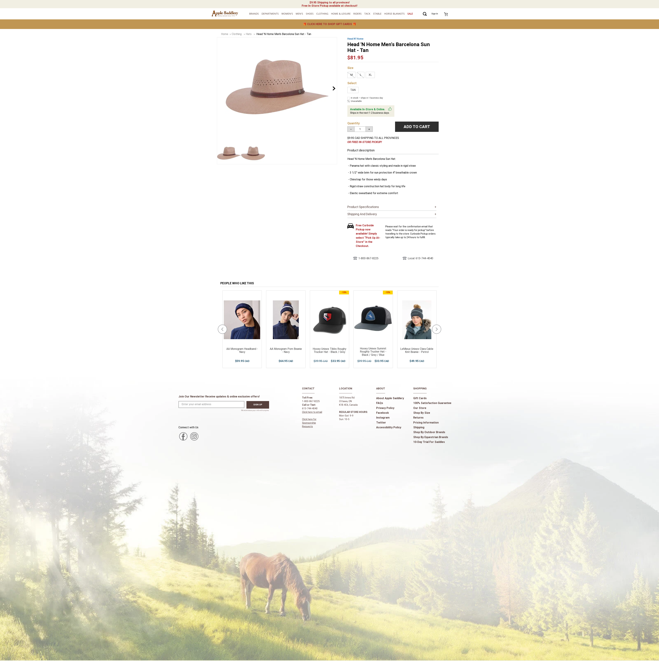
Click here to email (312, 412)
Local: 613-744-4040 (420, 258)
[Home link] (224, 34)
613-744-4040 (309, 408)
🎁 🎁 (329, 24)
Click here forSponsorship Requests (309, 423)
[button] (351, 75)
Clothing (237, 34)
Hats (249, 34)
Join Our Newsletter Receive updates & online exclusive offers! (219, 396)
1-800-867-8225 (368, 258)
